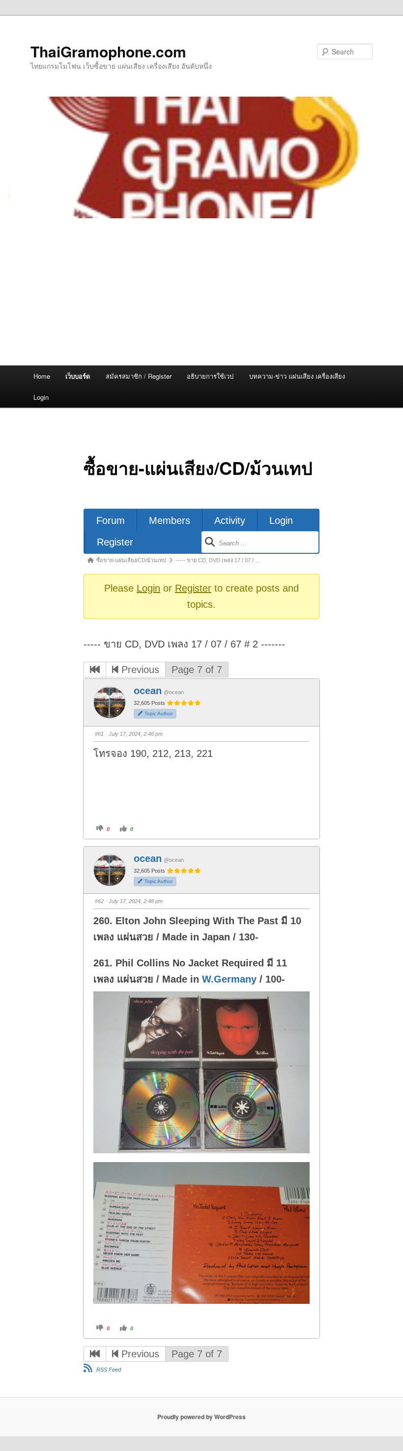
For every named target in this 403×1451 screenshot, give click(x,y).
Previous (138, 669)
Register (115, 542)
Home (41, 376)
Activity (229, 520)
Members (169, 520)
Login (41, 397)
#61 (99, 734)
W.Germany (229, 979)
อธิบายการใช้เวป (210, 376)
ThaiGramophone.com (108, 51)
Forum (110, 520)
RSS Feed (108, 1370)
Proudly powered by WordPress (201, 1416)
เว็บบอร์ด (77, 376)
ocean (148, 691)
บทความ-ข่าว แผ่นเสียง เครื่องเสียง (297, 376)
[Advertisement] (201, 292)
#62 (99, 901)
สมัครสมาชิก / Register (139, 376)
